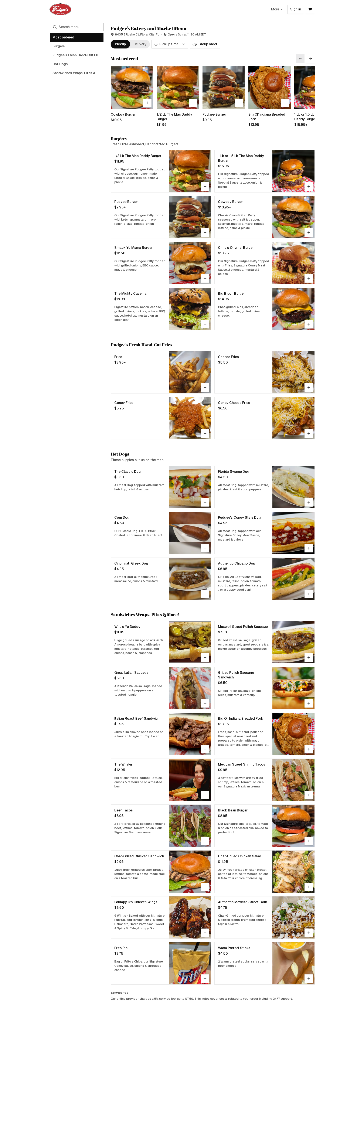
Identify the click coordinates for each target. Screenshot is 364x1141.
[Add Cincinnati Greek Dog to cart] (205, 594)
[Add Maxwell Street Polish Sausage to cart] (309, 657)
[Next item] (310, 58)
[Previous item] (300, 58)
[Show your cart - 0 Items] (310, 9)
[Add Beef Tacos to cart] (205, 841)
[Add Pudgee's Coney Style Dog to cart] (309, 548)
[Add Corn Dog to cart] (205, 548)
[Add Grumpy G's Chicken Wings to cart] (205, 933)
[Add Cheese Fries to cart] (309, 388)
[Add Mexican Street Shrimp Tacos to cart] (309, 795)
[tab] (120, 44)
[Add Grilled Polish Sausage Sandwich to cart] (309, 703)
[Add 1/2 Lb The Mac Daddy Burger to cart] (193, 103)
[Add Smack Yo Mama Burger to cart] (205, 278)
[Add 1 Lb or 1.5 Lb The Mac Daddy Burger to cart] (309, 187)
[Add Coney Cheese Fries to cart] (309, 433)
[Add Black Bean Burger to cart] (309, 841)
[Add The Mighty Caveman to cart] (205, 324)
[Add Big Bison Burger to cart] (309, 324)
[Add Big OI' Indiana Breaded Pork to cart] (285, 103)
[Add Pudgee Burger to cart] (239, 103)
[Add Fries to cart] (205, 388)
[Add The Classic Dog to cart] (205, 502)
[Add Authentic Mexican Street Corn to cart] (309, 933)
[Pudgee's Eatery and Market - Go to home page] (60, 9)
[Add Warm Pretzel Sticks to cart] (309, 979)
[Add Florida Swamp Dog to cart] (309, 502)
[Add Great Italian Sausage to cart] (205, 703)
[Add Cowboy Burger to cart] (147, 103)
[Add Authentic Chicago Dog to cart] (309, 594)
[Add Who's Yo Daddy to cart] (205, 657)
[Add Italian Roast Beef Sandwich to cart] (205, 749)
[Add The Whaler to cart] (205, 795)
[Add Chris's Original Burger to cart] (309, 278)
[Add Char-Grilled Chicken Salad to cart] (309, 887)
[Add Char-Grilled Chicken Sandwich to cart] (205, 887)
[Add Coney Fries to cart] (205, 433)
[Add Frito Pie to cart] (205, 979)
